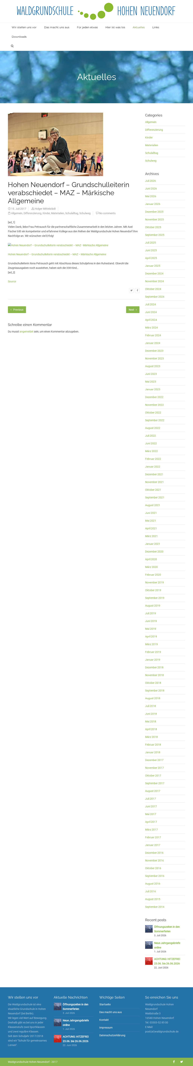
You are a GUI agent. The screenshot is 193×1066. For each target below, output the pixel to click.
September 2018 (154, 690)
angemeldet (26, 331)
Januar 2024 (152, 343)
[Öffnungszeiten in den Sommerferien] (149, 928)
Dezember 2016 (154, 852)
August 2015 (152, 899)
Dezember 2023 (154, 350)
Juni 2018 (151, 713)
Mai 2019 (150, 628)
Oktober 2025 (153, 227)
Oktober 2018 (153, 682)
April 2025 (151, 258)
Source (12, 281)
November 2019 (154, 582)
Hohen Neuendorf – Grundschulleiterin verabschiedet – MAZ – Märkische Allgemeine (57, 254)
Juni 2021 (151, 512)
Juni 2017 (151, 806)
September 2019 (154, 597)
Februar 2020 (153, 574)
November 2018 (154, 675)
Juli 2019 (150, 613)
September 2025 (154, 234)
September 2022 (154, 420)
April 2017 (151, 821)
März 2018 (151, 736)
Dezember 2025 (154, 211)
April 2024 (151, 319)
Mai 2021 (150, 520)
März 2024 (151, 327)
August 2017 (152, 790)
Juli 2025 (150, 242)
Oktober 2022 (153, 412)
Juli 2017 (150, 798)
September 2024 (154, 296)
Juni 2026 (151, 188)
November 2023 (154, 358)
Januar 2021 (152, 543)
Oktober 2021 (153, 489)
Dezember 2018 (154, 667)
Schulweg (85, 213)
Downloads (19, 36)
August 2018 (152, 698)
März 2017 (151, 829)
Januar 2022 (152, 466)
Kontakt (104, 1019)
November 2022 (154, 404)
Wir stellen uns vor (24, 27)
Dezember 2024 (154, 273)
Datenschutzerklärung (112, 1035)
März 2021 (151, 536)
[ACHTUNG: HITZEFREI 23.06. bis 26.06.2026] (149, 960)
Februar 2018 (153, 744)
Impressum (106, 1027)
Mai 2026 (150, 196)
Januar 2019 (152, 659)
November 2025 (154, 219)
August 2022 (152, 427)
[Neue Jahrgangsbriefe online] (149, 944)
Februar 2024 (153, 335)
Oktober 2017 (153, 775)
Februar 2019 (153, 651)
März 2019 (151, 644)
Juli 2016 (150, 891)
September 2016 (154, 875)
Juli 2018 (150, 706)
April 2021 (151, 528)
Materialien (57, 213)
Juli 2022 (150, 435)
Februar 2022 (153, 458)
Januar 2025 (152, 265)
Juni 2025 (151, 250)
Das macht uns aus (56, 27)
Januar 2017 (152, 845)
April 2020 (151, 559)
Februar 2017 (153, 837)
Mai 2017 (150, 814)
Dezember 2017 (154, 760)
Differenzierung (32, 213)
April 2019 (151, 636)
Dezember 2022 (154, 397)
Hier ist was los (115, 27)
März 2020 (151, 567)
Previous (18, 309)
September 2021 (154, 497)
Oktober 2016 (153, 868)
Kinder (46, 213)
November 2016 (154, 860)
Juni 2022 (151, 443)
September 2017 (154, 783)
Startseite (105, 1004)
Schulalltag (71, 213)
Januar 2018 (152, 752)
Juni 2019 (151, 621)
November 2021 (154, 482)
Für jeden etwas (87, 27)
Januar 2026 (152, 204)
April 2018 (151, 729)
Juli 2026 (150, 180)
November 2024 (154, 281)
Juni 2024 (151, 312)
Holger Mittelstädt (45, 208)
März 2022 (151, 451)
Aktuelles (139, 27)
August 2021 (152, 505)
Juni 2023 (151, 373)
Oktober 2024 (153, 288)
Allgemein (16, 213)
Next (132, 309)
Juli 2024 (150, 304)
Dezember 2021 (154, 474)
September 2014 (154, 906)
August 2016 (152, 883)
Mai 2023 (150, 381)
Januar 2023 (152, 389)
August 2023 (152, 366)
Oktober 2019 (153, 590)
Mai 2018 (150, 721)
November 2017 (154, 767)
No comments (107, 213)
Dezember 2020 (154, 551)
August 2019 (152, 605)
